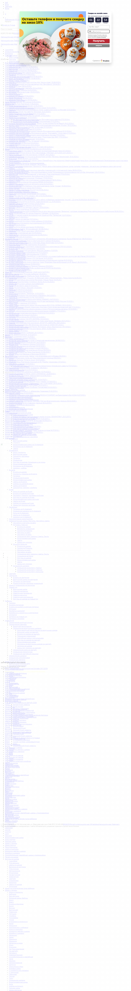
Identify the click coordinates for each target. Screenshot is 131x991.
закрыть (99, 45)
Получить (99, 40)
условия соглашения (101, 37)
